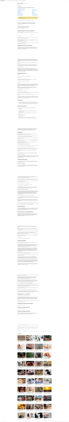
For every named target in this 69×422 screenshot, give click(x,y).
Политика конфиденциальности (65, 421)
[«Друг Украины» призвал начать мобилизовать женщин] (22, 417)
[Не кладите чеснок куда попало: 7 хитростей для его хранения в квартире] (39, 391)
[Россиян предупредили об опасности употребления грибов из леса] (30, 399)
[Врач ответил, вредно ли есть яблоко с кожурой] (30, 365)
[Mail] (0, 0)
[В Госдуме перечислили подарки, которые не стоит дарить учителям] (22, 399)
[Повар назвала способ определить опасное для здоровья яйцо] (47, 348)
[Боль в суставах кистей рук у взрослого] (47, 417)
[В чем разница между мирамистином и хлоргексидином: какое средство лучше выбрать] (30, 417)
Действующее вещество (34, 9)
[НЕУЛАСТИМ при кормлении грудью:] (19, 6)
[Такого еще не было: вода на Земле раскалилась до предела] (47, 391)
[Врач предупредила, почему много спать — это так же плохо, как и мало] (47, 382)
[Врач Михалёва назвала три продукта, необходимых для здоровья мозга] (47, 356)
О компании (2, 421)
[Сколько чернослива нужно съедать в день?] (39, 365)
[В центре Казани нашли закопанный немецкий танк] (22, 365)
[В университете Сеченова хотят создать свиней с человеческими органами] (39, 408)
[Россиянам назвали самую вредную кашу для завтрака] (30, 374)
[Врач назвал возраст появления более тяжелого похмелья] (47, 399)
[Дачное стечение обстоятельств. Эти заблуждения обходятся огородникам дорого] (39, 374)
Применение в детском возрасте (35, 14)
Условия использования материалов (52, 421)
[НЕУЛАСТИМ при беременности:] (18, 6)
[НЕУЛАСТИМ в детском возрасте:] (20, 6)
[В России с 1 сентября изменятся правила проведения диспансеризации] (30, 382)
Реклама (4, 421)
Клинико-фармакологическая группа (21, 9)
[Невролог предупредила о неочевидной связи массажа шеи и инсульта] (47, 408)
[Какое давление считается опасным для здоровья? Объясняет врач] (39, 339)
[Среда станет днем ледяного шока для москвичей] (30, 356)
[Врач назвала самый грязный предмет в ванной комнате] (30, 408)
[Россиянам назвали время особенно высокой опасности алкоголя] (39, 399)
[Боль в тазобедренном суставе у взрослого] (39, 356)
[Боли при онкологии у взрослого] (47, 374)
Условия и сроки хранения (34, 15)
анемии (34, 129)
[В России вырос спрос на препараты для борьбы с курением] (39, 382)
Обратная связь (56, 421)
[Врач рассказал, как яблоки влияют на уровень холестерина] (47, 339)
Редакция (47, 421)
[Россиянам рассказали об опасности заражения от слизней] (22, 408)
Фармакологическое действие (35, 10)
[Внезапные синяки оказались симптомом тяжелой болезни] (30, 348)
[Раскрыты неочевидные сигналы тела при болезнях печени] (22, 348)
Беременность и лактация (20, 14)
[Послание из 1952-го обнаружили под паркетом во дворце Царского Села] (22, 339)
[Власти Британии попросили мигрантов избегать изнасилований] (47, 365)
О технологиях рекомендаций (60, 421)
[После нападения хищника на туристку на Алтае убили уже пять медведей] (22, 356)
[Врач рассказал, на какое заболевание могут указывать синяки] (39, 348)
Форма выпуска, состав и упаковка (21, 10)
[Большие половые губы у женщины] (30, 339)
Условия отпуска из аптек (20, 15)
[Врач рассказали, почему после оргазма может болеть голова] (22, 382)
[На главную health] (3, 0)
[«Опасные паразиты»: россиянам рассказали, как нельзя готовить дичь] (22, 374)
